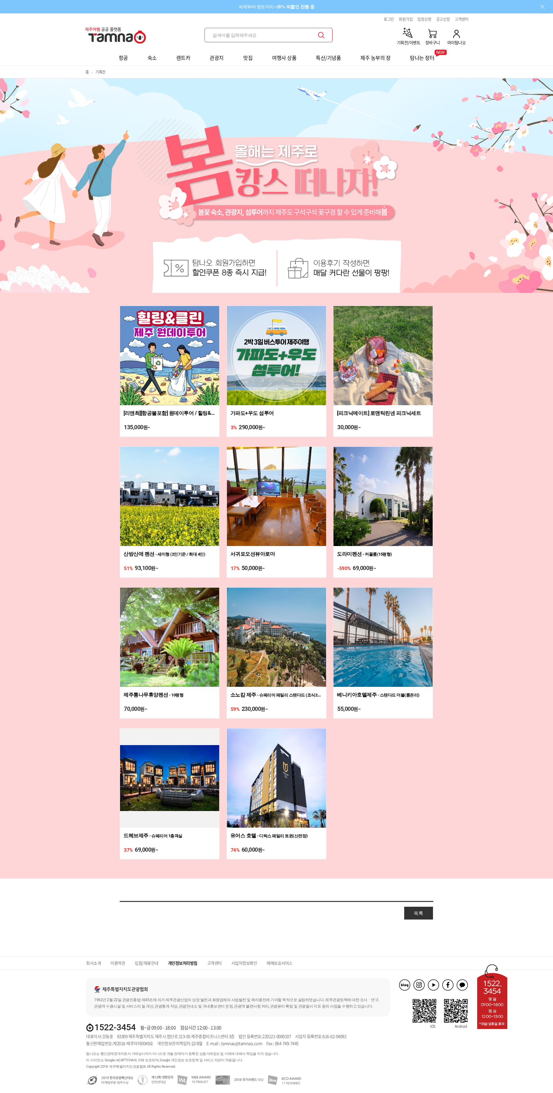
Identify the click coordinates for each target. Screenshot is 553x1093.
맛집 (247, 57)
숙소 (152, 57)
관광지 (217, 57)
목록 (418, 913)
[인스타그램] (419, 985)
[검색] (321, 35)
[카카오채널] (462, 985)
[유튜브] (433, 985)
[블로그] (404, 985)
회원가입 (406, 19)
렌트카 (183, 57)
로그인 (389, 19)
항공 (123, 57)
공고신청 (443, 19)
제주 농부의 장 (375, 57)
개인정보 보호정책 (185, 1060)
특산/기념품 (328, 57)
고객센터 (462, 19)
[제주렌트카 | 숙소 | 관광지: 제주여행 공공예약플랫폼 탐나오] (117, 32)
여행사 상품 (284, 57)
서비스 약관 (212, 1060)
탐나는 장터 (422, 55)
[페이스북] (447, 985)
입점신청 (424, 19)
